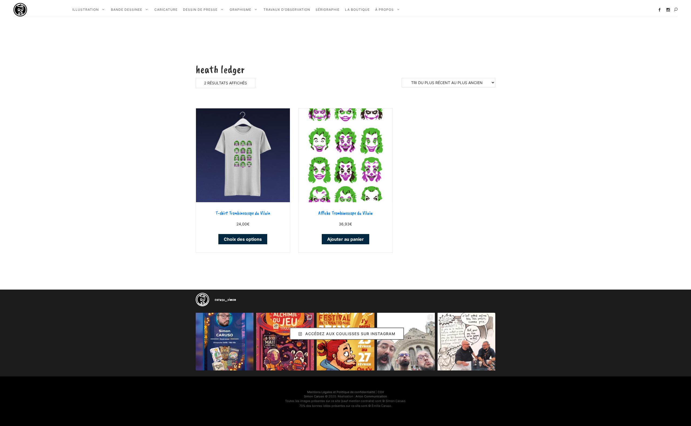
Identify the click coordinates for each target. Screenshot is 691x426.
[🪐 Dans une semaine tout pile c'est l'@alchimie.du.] (285, 341)
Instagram (668, 10)
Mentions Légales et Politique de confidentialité (341, 392)
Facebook (659, 10)
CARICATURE (166, 10)
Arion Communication (371, 396)
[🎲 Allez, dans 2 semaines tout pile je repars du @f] (345, 341)
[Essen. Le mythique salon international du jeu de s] (406, 341)
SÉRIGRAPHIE (328, 10)
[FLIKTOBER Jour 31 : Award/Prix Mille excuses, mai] (466, 341)
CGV (381, 392)
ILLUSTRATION (85, 10)
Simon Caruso (314, 396)
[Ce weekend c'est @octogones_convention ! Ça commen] (224, 341)
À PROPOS (384, 10)
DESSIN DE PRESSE (200, 10)
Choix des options (243, 239)
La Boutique (357, 10)
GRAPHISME (240, 10)
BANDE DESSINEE (126, 10)
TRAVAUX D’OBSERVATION (286, 10)
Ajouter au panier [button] (345, 239)
